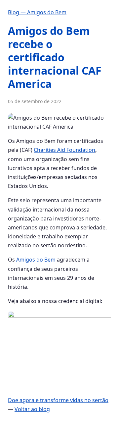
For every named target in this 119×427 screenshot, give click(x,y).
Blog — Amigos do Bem (37, 12)
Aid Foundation (75, 149)
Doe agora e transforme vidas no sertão (58, 400)
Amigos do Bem (36, 259)
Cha (38, 149)
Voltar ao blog (32, 409)
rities (49, 149)
